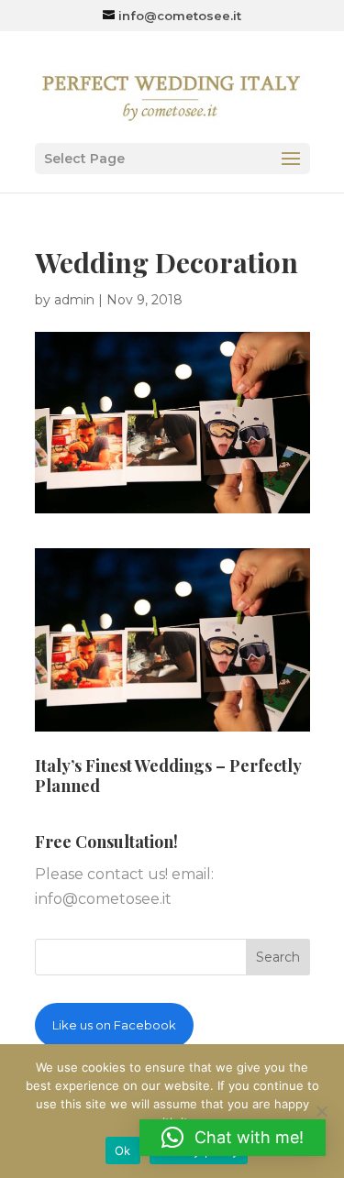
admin (74, 300)
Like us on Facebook (114, 1025)
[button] (232, 1137)
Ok (123, 1150)
